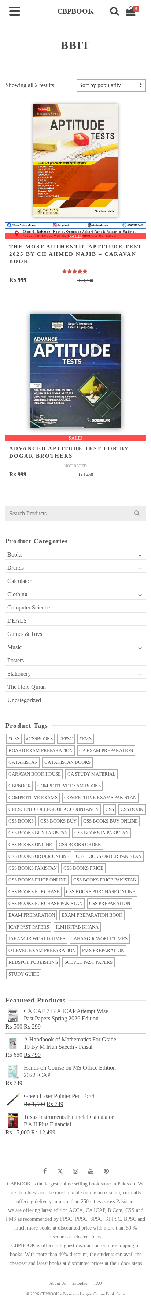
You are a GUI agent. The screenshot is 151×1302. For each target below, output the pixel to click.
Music (14, 647)
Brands (15, 568)
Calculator (19, 581)
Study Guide (23, 974)
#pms (86, 738)
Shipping (80, 1283)
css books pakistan (32, 868)
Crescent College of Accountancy (53, 809)
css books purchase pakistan (45, 903)
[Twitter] (60, 1171)
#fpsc (66, 738)
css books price (83, 868)
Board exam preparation (40, 750)
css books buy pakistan (38, 833)
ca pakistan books (67, 762)
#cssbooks (39, 738)
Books (14, 554)
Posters (15, 660)
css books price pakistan (104, 880)
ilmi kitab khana (77, 927)
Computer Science (28, 607)
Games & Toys (24, 634)
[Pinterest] (106, 1171)
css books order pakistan (108, 856)
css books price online (37, 880)
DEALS (17, 621)
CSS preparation (109, 903)
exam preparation (31, 915)
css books (21, 821)
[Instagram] (75, 1171)
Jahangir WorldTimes (100, 938)
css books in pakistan (101, 833)
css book (132, 809)
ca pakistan (23, 762)
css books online (30, 844)
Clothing (17, 594)
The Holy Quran (26, 687)
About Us (57, 1283)
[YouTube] (91, 1171)
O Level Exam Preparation (42, 950)
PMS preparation (103, 950)
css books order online (38, 856)
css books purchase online (100, 891)
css (110, 809)
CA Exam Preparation (106, 750)
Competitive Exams (33, 797)
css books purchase (33, 891)
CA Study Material (91, 774)
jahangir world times (36, 938)
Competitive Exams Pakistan (100, 797)
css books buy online (110, 821)
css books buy (58, 821)
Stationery (19, 673)
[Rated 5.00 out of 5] (75, 271)
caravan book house (34, 774)
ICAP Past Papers (28, 927)
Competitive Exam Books (69, 785)
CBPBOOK (19, 785)
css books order (80, 844)
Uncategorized (24, 700)
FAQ (98, 1283)
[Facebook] (45, 1171)
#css (13, 738)
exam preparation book (92, 915)
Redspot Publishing (33, 962)
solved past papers (89, 962)
